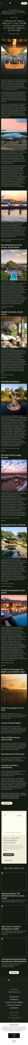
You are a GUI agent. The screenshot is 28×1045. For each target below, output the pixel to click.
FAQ (14, 1020)
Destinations (14, 997)
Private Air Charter (14, 1005)
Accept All (14, 1035)
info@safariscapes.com (14, 992)
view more (14, 972)
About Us (14, 1015)
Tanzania (3, 562)
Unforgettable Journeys (14, 1002)
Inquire (24, 3)
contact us (7, 803)
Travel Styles (14, 1012)
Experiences (14, 999)
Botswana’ (23, 417)
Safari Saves (14, 1008)
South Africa (11, 288)
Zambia (10, 495)
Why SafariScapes (14, 1017)
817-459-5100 (14, 989)
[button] (1, 3)
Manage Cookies (14, 1041)
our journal (13, 9)
